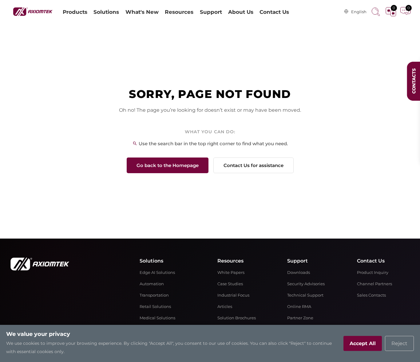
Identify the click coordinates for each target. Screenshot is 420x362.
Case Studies (230, 284)
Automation (152, 284)
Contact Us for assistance (253, 165)
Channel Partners (374, 284)
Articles (224, 306)
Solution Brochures (236, 318)
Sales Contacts (371, 295)
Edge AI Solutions (157, 272)
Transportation (154, 295)
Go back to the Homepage (168, 165)
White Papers (230, 272)
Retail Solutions (155, 306)
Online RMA (299, 306)
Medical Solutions (157, 318)
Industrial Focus (233, 295)
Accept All (363, 343)
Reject (399, 343)
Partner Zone (300, 318)
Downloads (298, 272)
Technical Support (305, 295)
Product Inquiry (372, 272)
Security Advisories (306, 284)
